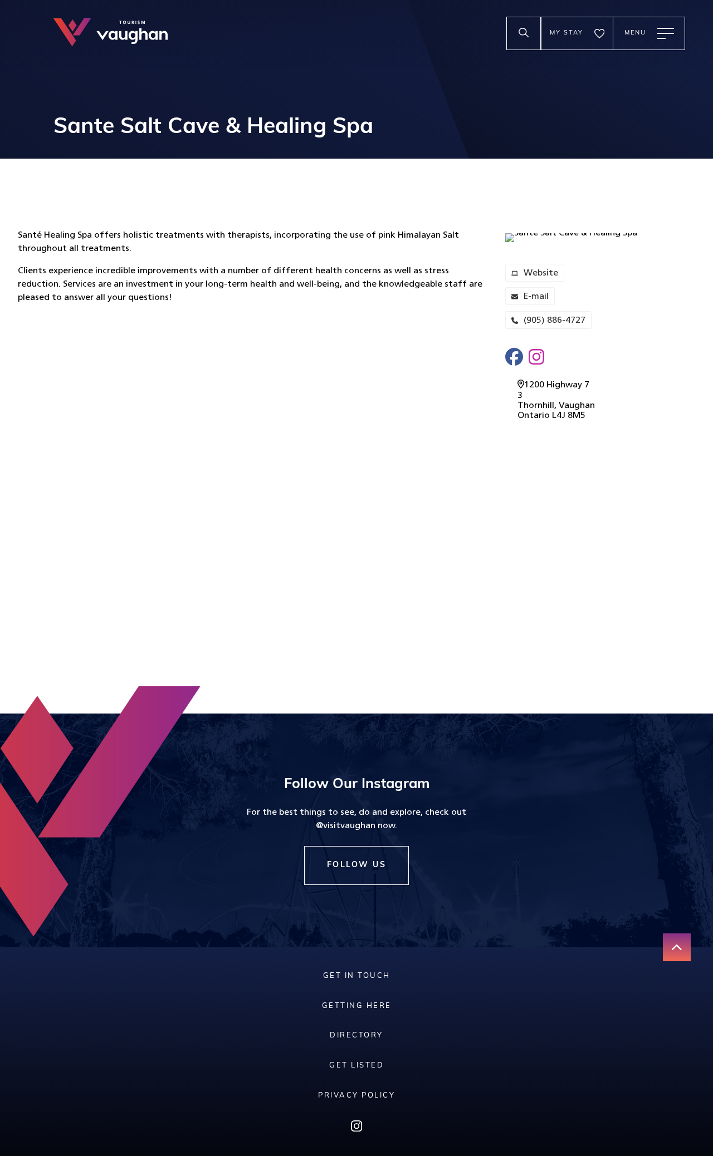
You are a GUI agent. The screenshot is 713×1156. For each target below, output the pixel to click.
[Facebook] (514, 357)
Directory (356, 1035)
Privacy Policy (356, 1095)
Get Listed (356, 1065)
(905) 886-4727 (554, 320)
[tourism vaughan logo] (110, 33)
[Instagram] (536, 357)
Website (531, 275)
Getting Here (357, 1006)
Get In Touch (356, 976)
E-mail (527, 298)
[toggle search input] (523, 33)
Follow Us (357, 865)
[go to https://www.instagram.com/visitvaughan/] (356, 1128)
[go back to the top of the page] (677, 947)
